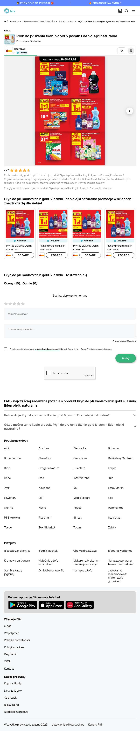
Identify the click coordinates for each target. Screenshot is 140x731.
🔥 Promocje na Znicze (105, 3)
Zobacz (23, 255)
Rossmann (45, 517)
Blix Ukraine (11, 705)
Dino (7, 468)
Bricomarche (12, 458)
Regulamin (11, 654)
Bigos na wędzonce (120, 551)
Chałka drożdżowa (85, 551)
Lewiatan (10, 498)
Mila (110, 498)
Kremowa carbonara (17, 560)
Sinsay (77, 517)
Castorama (80, 458)
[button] (70, 415)
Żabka (112, 527)
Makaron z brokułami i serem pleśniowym (86, 562)
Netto (42, 508)
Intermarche (81, 478)
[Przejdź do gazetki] (131, 50)
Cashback (10, 697)
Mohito (8, 508)
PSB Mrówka (12, 517)
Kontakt (9, 668)
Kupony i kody (12, 683)
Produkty (14, 21)
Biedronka (79, 448)
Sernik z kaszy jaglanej (13, 572)
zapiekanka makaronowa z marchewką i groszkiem (117, 576)
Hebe (7, 478)
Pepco (77, 508)
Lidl (41, 498)
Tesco (8, 527)
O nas (7, 626)
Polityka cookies (14, 647)
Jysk (7, 488)
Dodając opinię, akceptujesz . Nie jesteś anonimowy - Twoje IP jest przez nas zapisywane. (61, 349)
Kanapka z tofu (83, 570)
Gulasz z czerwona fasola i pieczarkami (120, 562)
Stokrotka (114, 517)
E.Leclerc (79, 468)
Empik (112, 468)
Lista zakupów (13, 690)
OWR (7, 661)
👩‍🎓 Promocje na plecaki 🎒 (35, 3)
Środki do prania (66, 21)
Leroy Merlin (116, 488)
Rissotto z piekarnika (17, 551)
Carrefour (45, 458)
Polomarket (115, 508)
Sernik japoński (48, 551)
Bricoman (114, 448)
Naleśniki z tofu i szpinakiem (49, 562)
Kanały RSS (95, 724)
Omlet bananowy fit (51, 570)
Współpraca (11, 633)
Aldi (6, 448)
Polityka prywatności (17, 640)
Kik (75, 488)
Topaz (77, 527)
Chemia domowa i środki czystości (39, 21)
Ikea (41, 478)
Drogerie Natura (49, 468)
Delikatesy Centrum (121, 458)
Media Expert (81, 498)
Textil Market (47, 527)
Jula (110, 478)
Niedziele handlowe (16, 712)
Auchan (44, 448)
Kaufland (45, 488)
